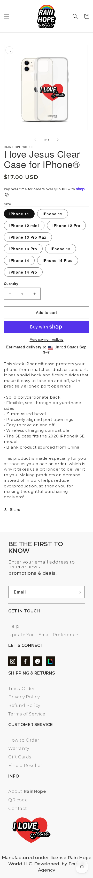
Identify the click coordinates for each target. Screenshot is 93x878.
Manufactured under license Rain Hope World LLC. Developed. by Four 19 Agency (46, 864)
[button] (6, 16)
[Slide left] (35, 139)
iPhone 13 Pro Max (28, 237)
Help (13, 626)
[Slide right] (58, 139)
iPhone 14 (19, 260)
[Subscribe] (78, 592)
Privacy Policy (24, 696)
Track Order (21, 688)
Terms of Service (26, 714)
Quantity (11, 283)
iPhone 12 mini (24, 225)
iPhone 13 (61, 248)
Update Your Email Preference (43, 634)
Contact (17, 808)
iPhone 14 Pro (23, 272)
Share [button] (15, 509)
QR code (18, 799)
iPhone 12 (53, 213)
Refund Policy (24, 705)
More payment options (47, 339)
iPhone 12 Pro (66, 225)
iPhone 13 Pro (23, 248)
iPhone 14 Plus (58, 260)
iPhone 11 (19, 213)
